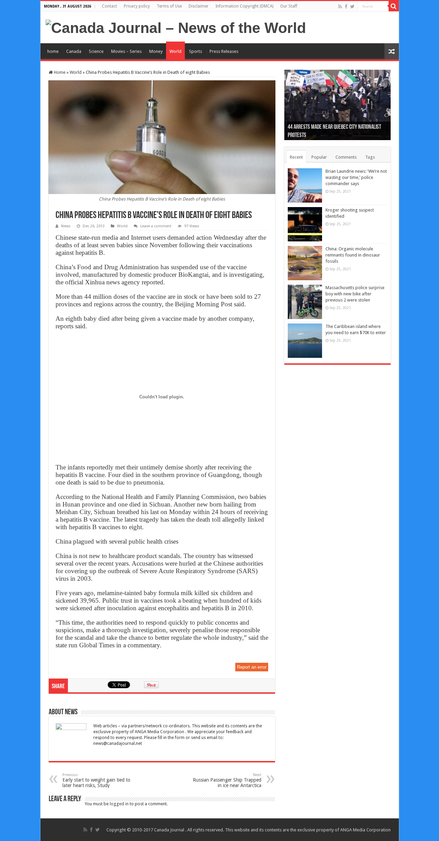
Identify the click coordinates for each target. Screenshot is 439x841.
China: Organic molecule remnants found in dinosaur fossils (352, 255)
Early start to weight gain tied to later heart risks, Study (96, 780)
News (66, 226)
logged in (119, 803)
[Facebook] (346, 6)
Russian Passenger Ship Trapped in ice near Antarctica (227, 780)
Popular (319, 157)
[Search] (394, 6)
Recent (296, 157)
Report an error (251, 667)
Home (59, 72)
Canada (73, 51)
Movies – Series (126, 51)
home (53, 51)
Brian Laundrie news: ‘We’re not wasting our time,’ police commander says (356, 177)
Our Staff (288, 6)
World (175, 51)
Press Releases (224, 51)
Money (156, 51)
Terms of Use (169, 6)
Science (96, 51)
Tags (370, 157)
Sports (195, 51)
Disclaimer (199, 6)
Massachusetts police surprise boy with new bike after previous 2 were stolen (354, 294)
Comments (346, 157)
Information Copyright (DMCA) (244, 6)
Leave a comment (155, 226)
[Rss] (340, 6)
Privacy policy (137, 6)
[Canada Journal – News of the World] (176, 27)
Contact (109, 6)
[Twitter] (352, 6)
